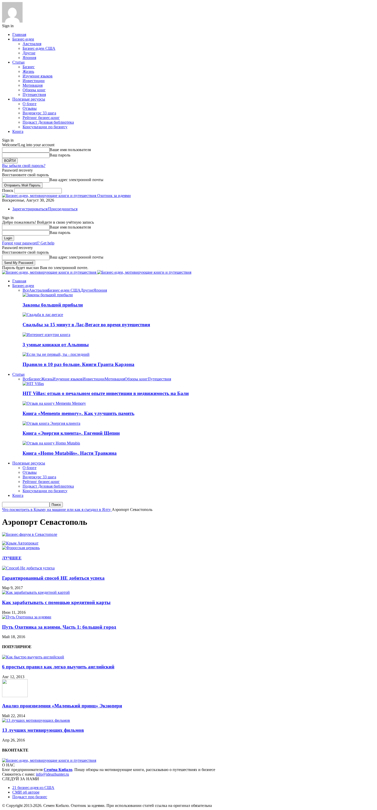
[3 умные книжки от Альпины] (46, 334)
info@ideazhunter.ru (52, 774)
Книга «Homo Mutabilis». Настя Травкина (70, 453)
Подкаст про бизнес (29, 797)
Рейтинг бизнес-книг (41, 117)
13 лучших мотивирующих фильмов (43, 730)
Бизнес (29, 67)
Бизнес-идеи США (39, 48)
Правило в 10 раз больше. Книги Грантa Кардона (78, 364)
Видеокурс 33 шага (39, 113)
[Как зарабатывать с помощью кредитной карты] (36, 592)
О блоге (29, 104)
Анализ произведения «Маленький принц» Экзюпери (62, 705)
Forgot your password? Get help (28, 243)
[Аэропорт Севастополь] (29, 534)
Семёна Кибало (58, 769)
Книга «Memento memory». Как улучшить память (78, 413)
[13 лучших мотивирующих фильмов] (36, 720)
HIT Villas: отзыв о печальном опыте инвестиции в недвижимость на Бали (106, 393)
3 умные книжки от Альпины (56, 344)
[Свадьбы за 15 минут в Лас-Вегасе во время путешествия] (43, 314)
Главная (19, 34)
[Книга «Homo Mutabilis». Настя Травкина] (51, 443)
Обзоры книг (34, 90)
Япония (29, 57)
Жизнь (28, 71)
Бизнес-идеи (23, 39)
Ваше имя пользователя (70, 149)
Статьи (18, 62)
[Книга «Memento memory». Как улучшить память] (54, 403)
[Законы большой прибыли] (48, 295)
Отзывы (30, 108)
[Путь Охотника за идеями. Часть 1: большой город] (26, 617)
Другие (29, 53)
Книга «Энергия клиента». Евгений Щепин (71, 433)
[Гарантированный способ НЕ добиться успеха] (28, 568)
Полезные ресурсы (28, 99)
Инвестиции (34, 80)
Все (26, 290)
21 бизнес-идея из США (33, 787)
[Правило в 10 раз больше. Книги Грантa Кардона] (56, 354)
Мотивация (33, 85)
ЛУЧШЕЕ (12, 558)
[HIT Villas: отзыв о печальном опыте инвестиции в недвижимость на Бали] (33, 383)
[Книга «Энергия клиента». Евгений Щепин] (51, 423)
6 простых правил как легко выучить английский (58, 666)
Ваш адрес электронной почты (76, 179)
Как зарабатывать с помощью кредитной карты (56, 602)
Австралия (32, 44)
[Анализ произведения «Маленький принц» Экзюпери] (15, 696)
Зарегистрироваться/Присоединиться (44, 209)
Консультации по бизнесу (45, 127)
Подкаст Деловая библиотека (48, 122)
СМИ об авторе (25, 792)
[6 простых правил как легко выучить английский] (33, 657)
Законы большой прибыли (53, 305)
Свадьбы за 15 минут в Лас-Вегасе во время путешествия (86, 324)
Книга (17, 131)
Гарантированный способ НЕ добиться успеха (53, 578)
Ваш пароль (59, 155)
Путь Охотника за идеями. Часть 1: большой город (59, 627)
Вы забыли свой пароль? (23, 165)
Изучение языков (38, 76)
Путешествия (34, 94)
